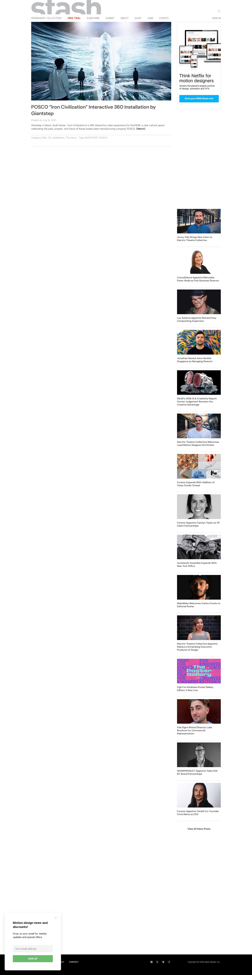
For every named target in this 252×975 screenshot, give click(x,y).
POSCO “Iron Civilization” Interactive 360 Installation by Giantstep (93, 110)
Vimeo (163, 961)
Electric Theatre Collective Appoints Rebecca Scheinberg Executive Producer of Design (197, 646)
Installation (58, 137)
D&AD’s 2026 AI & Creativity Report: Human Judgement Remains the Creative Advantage (197, 401)
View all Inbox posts (199, 828)
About (125, 18)
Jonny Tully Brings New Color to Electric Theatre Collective (194, 239)
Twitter (157, 961)
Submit (110, 18)
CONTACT (73, 962)
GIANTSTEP (91, 137)
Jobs (150, 18)
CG (49, 137)
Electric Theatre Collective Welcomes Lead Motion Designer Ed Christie (198, 443)
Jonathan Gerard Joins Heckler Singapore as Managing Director (194, 360)
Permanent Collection (46, 18)
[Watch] (140, 128)
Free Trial (74, 18)
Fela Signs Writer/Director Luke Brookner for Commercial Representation (194, 730)
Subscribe (93, 18)
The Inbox (71, 137)
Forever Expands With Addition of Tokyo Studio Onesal (196, 484)
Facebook (168, 961)
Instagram (151, 961)
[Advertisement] (101, 170)
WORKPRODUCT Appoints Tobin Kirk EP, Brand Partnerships (197, 772)
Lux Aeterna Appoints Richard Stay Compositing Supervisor (196, 319)
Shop (138, 18)
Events (164, 18)
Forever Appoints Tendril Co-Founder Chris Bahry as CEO (198, 813)
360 (44, 137)
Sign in (216, 18)
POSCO (103, 137)
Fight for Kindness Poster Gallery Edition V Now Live (195, 689)
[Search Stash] (218, 11)
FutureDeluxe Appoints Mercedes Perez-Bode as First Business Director (198, 279)
